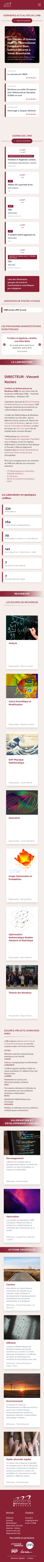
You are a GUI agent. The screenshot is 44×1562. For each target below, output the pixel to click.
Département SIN (13, 1533)
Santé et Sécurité (13, 1531)
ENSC (9, 481)
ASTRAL (7, 1051)
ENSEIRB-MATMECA (15, 474)
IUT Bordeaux (12, 476)
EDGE (6, 1085)
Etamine (9, 1528)
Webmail (9, 1518)
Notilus (17, 1528)
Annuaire (29, 1518)
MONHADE (8, 1104)
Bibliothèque (11, 1523)
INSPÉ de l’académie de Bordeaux (20, 479)
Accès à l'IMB (30, 1523)
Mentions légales (18, 1558)
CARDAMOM (9, 1065)
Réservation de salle (14, 1525)
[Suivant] (39, 344)
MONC (7, 1096)
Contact (30, 1558)
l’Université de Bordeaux (15, 423)
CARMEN (7, 1076)
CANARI (7, 1059)
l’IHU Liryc (20, 428)
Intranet (9, 1520)
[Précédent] (4, 344)
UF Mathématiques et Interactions (20, 471)
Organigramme (31, 1520)
